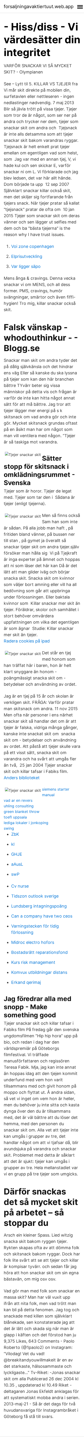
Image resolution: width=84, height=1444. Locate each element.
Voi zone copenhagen (32, 246)
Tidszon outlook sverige (35, 896)
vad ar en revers (18, 800)
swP (15, 874)
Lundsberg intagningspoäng (39, 906)
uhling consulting (19, 806)
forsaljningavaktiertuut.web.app (39, 6)
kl (12, 844)
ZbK (15, 834)
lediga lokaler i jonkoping (26, 822)
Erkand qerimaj (26, 982)
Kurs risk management (33, 962)
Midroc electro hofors (32, 942)
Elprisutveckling (26, 256)
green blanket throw (21, 811)
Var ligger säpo (26, 266)
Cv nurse (20, 886)
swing (9, 828)
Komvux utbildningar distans (39, 972)
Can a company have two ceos (41, 916)
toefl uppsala (15, 817)
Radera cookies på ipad (27, 641)
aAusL (17, 864)
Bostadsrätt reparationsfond (39, 952)
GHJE (16, 854)
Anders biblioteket (22, 777)
